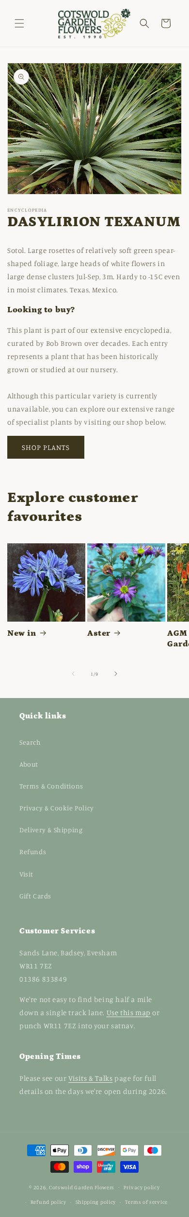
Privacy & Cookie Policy (56, 808)
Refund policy (48, 1202)
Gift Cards (35, 896)
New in (21, 633)
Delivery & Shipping (50, 829)
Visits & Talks (90, 1078)
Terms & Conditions (51, 786)
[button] (19, 23)
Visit (26, 874)
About (28, 764)
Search (30, 742)
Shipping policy (96, 1202)
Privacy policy (142, 1187)
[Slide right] (115, 673)
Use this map (129, 1012)
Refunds (32, 851)
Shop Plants (46, 447)
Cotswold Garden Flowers (81, 1186)
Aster (98, 633)
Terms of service (146, 1202)
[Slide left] (73, 673)
